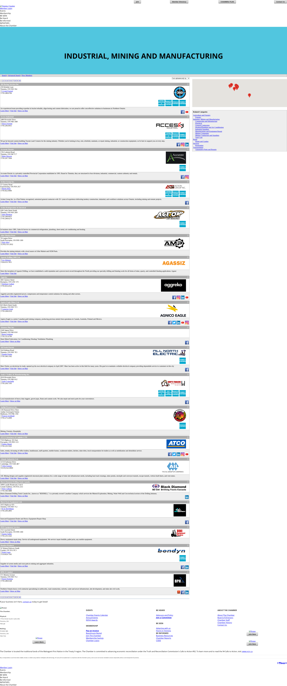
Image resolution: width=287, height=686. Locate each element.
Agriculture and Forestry (201, 115)
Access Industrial (7, 117)
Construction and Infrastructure (206, 121)
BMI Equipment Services (10, 527)
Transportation (198, 147)
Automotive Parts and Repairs (205, 149)
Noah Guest (6, 552)
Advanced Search (14, 75)
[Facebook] (278, 663)
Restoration (199, 145)
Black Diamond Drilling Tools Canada (15, 482)
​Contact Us (222, 625)
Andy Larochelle (8, 381)
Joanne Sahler (7, 534)
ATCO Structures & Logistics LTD (14, 437)
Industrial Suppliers (202, 129)
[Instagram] (280, 663)
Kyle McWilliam (8, 509)
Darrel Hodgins (7, 579)
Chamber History (224, 622)
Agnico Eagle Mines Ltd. (10, 302)
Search (4, 75)
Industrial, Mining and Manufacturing (206, 119)
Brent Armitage (7, 334)
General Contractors (202, 125)
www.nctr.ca (247, 651)
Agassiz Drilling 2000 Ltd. (10, 257)
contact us (27, 602)
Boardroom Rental (94, 633)
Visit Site (13, 111)
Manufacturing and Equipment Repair (208, 131)
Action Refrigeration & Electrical (13, 208)
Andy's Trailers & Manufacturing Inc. (15, 374)
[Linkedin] (282, 663)
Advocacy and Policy (164, 615)
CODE (158, 640)
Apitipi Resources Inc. (9, 407)
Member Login (6, 8)
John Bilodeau (7, 214)
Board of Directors (225, 617)
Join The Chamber (93, 635)
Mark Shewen (7, 156)
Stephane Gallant (8, 284)
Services (196, 143)
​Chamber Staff (223, 620)
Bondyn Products (7, 545)
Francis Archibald (8, 416)
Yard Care (198, 137)
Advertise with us (163, 628)
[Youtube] (284, 663)
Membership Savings (95, 638)
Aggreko (4, 277)
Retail (195, 139)
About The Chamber (226, 615)
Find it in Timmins (163, 631)
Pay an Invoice (92, 631)
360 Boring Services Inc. (10, 84)
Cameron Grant (7, 309)
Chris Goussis (7, 466)
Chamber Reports (163, 638)
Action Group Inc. (7, 182)
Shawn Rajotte (7, 124)
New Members (27, 75)
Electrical (198, 123)
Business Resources (164, 635)
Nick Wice (5, 242)
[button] (229, 86)
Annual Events (92, 617)
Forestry (198, 117)
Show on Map (23, 111)
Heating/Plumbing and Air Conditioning (209, 127)
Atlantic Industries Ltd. (9, 459)
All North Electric (7, 347)
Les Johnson (6, 260)
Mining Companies (202, 133)
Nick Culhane (7, 489)
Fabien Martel (7, 444)
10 (20, 81)
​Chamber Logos (92, 640)
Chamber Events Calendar (97, 615)
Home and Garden (201, 141)
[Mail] (286, 663)
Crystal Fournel (7, 91)
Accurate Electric (7, 149)
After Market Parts (8, 235)
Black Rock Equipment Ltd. (11, 502)
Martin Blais (6, 189)
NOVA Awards (92, 620)
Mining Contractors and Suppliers (207, 135)
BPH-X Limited (7, 572)
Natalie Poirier (7, 354)
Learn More (4, 111)
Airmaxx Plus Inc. (7, 327)
